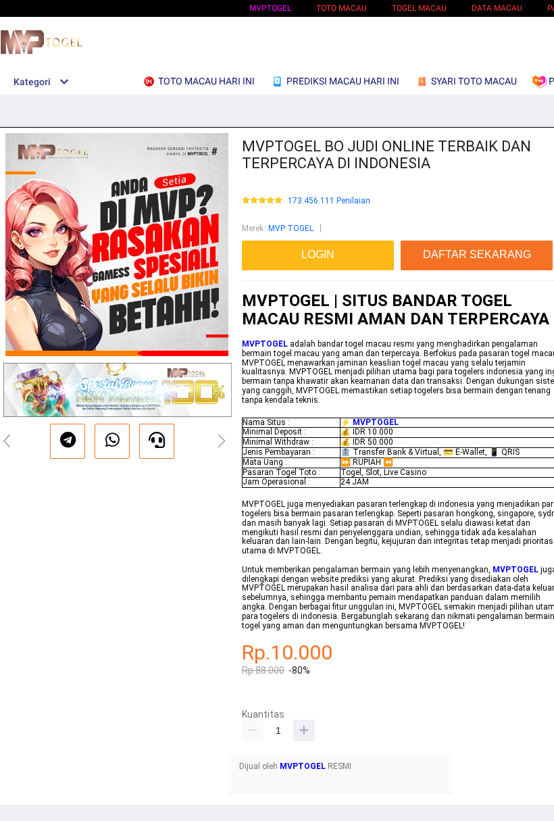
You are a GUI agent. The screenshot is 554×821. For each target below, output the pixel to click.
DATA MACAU (497, 8)
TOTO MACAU (341, 8)
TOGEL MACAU (419, 8)
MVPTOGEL (270, 8)
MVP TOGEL (290, 228)
